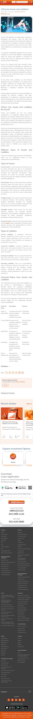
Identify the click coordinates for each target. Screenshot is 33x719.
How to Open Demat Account (7, 625)
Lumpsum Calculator (22, 603)
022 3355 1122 (16, 514)
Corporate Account (22, 632)
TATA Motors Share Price (23, 589)
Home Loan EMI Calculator (23, 618)
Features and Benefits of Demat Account (6, 612)
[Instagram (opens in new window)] (12, 700)
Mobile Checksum (22, 660)
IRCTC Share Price (5, 564)
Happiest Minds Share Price (24, 577)
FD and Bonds (4, 538)
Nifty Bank (3, 652)
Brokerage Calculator (22, 610)
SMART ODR (20, 552)
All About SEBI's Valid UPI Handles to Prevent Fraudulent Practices (8, 597)
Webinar (19, 640)
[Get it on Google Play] (22, 707)
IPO (2, 548)
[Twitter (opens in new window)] (16, 700)
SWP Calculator (21, 612)
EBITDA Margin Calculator (23, 599)
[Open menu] (31, 2)
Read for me (6, 14)
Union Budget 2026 (5, 550)
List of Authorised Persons (23, 658)
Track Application (21, 662)
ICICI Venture (4, 674)
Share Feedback (20, 382)
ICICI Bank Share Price (22, 587)
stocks (7, 223)
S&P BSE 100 (4, 642)
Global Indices (4, 638)
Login (13, 2)
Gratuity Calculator (22, 607)
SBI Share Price (4, 560)
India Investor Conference (6, 552)
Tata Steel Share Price (6, 572)
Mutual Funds (4, 534)
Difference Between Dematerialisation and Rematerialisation (6, 601)
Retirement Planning (22, 534)
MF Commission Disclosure (24, 565)
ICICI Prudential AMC (5, 672)
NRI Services (20, 542)
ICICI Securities (4, 665)
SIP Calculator (21, 614)
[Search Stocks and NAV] (29, 2)
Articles (19, 638)
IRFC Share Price (5, 566)
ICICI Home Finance (5, 678)
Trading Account (21, 630)
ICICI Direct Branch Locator (24, 563)
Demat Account (21, 628)
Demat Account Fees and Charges (6, 619)
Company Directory (5, 574)
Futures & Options (5, 546)
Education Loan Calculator (23, 620)
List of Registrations (22, 567)
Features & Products (22, 561)
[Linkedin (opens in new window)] (20, 700)
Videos (19, 642)
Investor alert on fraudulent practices (24, 555)
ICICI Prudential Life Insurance (7, 670)
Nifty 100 (3, 650)
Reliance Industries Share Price (8, 562)
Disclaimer (4, 366)
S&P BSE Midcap (4, 640)
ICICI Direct (3, 676)
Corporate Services (22, 544)
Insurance (3, 540)
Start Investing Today (22, 2)
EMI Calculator (21, 605)
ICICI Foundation (4, 663)
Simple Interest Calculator (23, 595)
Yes (4, 385)
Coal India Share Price (22, 585)
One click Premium (22, 536)
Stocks (2, 532)
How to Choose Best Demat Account (7, 609)
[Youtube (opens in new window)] (23, 700)
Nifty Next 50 (4, 648)
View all (29, 404)
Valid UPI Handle (21, 569)
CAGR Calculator (21, 616)
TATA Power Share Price (23, 581)
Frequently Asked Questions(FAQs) (21, 559)
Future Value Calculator (23, 601)
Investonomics (21, 646)
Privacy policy (21, 550)
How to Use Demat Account (7, 606)
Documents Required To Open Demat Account (7, 616)
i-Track (19, 652)
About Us (20, 546)
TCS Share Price (21, 579)
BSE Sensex (3, 644)
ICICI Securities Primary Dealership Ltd (6, 681)
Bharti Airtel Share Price (23, 583)
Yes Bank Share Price (5, 570)
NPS (2, 544)
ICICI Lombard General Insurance (6, 667)
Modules (19, 644)
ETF (2, 542)
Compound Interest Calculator (24, 597)
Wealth (19, 540)
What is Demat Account (6, 604)
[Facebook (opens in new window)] (8, 700)
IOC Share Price (4, 568)
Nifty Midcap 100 (5, 646)
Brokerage (20, 532)
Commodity (3, 536)
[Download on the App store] (11, 707)
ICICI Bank (3, 660)
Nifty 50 (3, 655)
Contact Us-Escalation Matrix (24, 548)
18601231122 (16, 510)
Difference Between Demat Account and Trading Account (7, 622)
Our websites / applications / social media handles (24, 655)
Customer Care (21, 538)
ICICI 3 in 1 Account (22, 626)
